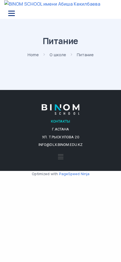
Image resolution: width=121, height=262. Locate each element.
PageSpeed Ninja (74, 173)
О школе (58, 54)
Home (33, 54)
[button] (60, 157)
